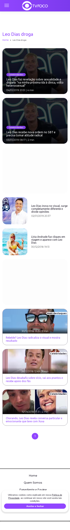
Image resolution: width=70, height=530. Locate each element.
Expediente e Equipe (33, 489)
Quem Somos (33, 482)
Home (5, 40)
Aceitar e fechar (35, 506)
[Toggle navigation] (6, 6)
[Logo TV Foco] (35, 6)
